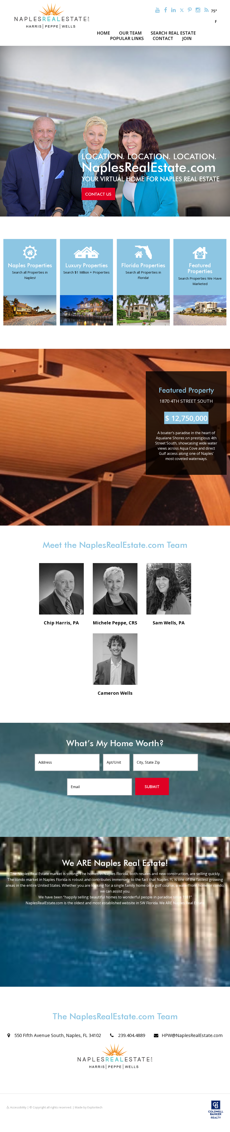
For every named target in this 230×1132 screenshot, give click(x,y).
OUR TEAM (130, 33)
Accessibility (18, 1107)
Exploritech (94, 1107)
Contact (163, 38)
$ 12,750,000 (186, 418)
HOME (103, 33)
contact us (98, 194)
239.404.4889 (131, 1035)
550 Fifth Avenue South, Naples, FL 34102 (57, 1035)
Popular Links (127, 38)
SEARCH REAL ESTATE (173, 33)
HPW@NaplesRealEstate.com (192, 1035)
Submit (152, 786)
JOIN (187, 38)
